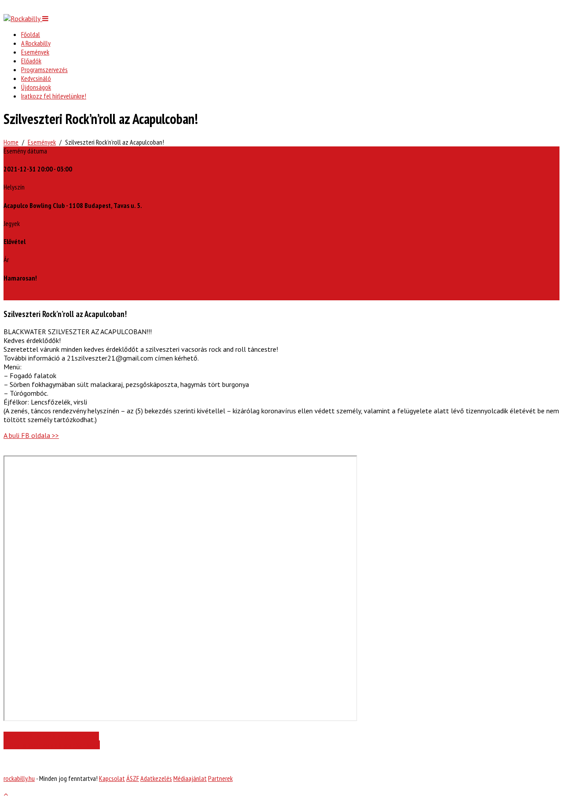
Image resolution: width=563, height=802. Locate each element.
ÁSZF (132, 778)
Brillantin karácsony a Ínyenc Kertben (50, 744)
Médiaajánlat (190, 778)
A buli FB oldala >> (31, 435)
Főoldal (30, 34)
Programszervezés (44, 69)
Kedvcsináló (36, 78)
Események (35, 51)
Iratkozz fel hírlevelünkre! (53, 95)
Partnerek (220, 778)
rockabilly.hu (19, 778)
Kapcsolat (112, 778)
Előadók (31, 60)
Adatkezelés (156, 778)
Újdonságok (36, 87)
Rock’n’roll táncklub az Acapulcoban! (53, 736)
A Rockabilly (36, 43)
